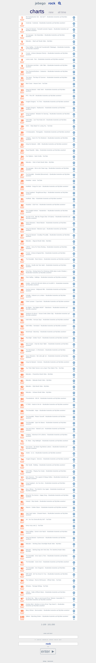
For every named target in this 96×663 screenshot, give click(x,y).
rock (51, 3)
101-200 (51, 624)
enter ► (48, 651)
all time (62, 12)
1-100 (43, 624)
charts (37, 11)
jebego (40, 3)
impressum (50, 661)
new (51, 12)
